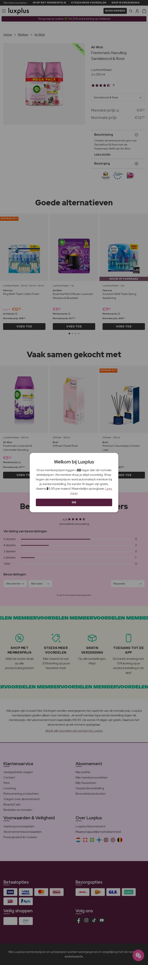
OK (74, 502)
